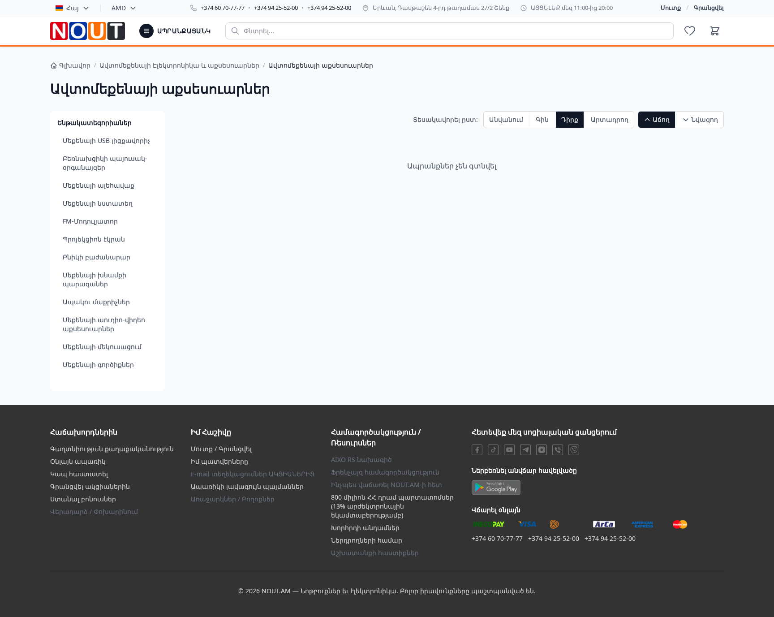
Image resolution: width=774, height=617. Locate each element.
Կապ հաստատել (79, 474)
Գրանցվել (709, 8)
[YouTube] (509, 449)
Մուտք (671, 8)
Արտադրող (609, 119)
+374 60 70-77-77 (223, 8)
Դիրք (569, 119)
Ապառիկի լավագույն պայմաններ (247, 486)
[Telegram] (525, 449)
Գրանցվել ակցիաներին (90, 486)
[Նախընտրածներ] (690, 31)
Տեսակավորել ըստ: (445, 119)
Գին (542, 119)
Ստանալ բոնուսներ (83, 499)
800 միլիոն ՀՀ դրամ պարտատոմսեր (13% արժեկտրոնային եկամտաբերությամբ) (392, 506)
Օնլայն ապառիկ (78, 461)
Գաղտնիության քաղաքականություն (112, 448)
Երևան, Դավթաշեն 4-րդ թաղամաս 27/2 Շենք (441, 8)
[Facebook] (477, 449)
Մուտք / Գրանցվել (221, 448)
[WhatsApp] (573, 449)
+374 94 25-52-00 (276, 8)
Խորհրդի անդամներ (365, 527)
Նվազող (704, 119)
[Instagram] (541, 449)
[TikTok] (493, 449)
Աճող (661, 119)
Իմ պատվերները (219, 461)
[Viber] (557, 449)
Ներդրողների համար (366, 540)
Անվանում (506, 119)
